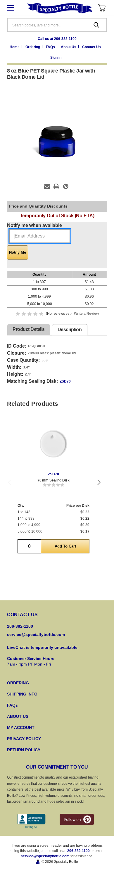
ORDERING (18, 683)
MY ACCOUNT (20, 727)
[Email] (47, 186)
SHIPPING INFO (22, 694)
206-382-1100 (78, 851)
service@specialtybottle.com (36, 634)
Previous (9, 482)
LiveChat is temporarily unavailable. (43, 647)
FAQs (51, 47)
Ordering (33, 47)
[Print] (56, 186)
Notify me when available (34, 225)
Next (99, 482)
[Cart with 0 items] (101, 8)
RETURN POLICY (23, 749)
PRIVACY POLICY (24, 738)
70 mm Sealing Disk (53, 480)
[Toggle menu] (15, 8)
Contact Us (92, 47)
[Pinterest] (66, 186)
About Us (69, 47)
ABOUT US (17, 716)
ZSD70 (65, 381)
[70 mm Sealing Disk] (53, 443)
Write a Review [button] (86, 313)
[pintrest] (76, 819)
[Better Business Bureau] (31, 821)
